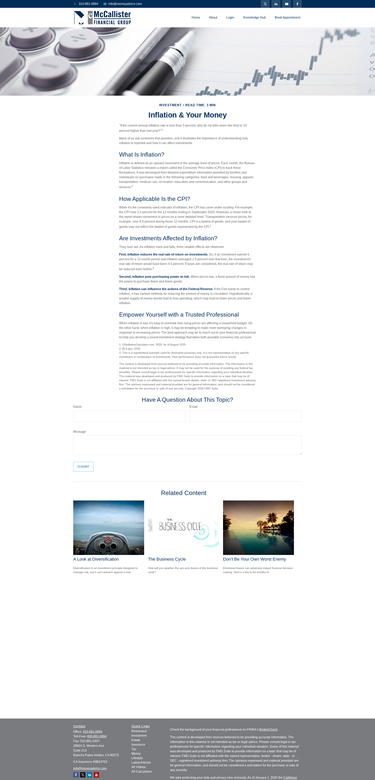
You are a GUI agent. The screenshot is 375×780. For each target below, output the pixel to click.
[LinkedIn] (275, 4)
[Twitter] (265, 4)
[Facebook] (297, 4)
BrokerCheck (268, 729)
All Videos (138, 767)
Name (77, 406)
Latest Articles (141, 762)
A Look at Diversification (96, 559)
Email (193, 406)
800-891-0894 (97, 736)
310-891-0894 (88, 3)
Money (136, 753)
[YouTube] (286, 4)
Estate (135, 740)
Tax (133, 749)
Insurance (138, 744)
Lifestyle (137, 758)
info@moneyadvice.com (125, 3)
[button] (196, 17)
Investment (138, 735)
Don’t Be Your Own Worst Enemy (254, 559)
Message (79, 431)
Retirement (139, 731)
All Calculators (141, 771)
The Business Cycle (167, 559)
